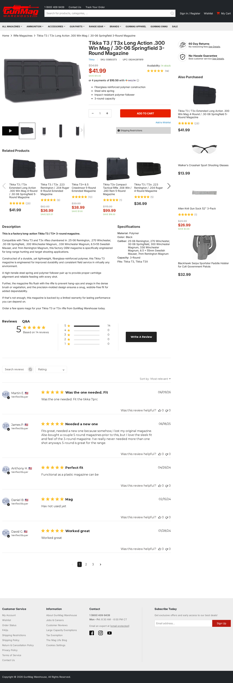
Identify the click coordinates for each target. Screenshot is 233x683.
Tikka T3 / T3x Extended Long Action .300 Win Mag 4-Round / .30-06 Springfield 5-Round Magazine (23, 191)
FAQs (5, 630)
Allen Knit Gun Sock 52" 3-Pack (197, 208)
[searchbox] (14, 369)
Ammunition (34, 26)
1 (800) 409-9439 (54, 7)
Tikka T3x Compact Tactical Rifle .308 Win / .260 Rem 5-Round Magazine (117, 189)
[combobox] (109, 13)
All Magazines (11, 26)
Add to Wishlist (163, 122)
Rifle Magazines (22, 35)
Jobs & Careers (55, 620)
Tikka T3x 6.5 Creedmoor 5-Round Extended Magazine (84, 187)
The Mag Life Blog (56, 640)
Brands (114, 26)
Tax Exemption (54, 635)
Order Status (9, 625)
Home (5, 35)
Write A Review (141, 337)
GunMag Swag (159, 26)
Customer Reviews (57, 625)
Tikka (91, 59)
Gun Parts (76, 26)
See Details (214, 46)
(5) (152, 197)
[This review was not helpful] (166, 410)
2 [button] (86, 564)
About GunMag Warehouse (61, 615)
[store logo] (21, 11)
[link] (158, 71)
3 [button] (93, 564)
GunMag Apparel (136, 26)
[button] (10, 130)
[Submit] (172, 13)
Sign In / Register (190, 13)
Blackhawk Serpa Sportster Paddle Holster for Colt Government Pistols (203, 265)
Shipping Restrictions (14, 635)
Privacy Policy (9, 650)
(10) (90, 197)
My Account (9, 615)
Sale (175, 26)
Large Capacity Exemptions (61, 630)
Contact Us (75, 7)
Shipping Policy (10, 640)
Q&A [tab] (26, 321)
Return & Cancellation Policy (18, 645)
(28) (28, 203)
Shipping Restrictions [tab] (131, 130)
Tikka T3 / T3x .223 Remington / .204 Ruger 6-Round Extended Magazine (55, 189)
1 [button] (79, 564)
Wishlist (208, 13)
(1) (120, 200)
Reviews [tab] (9, 321)
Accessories (55, 26)
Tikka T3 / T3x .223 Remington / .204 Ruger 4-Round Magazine (148, 187)
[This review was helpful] (159, 410)
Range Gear (96, 26)
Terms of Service (11, 655)
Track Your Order (95, 7)
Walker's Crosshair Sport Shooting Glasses (203, 165)
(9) (58, 200)
